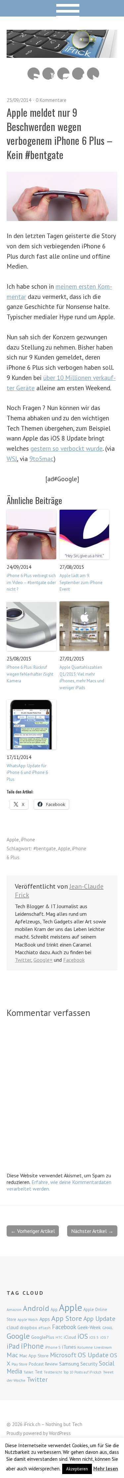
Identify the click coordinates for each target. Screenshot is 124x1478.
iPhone (28, 839)
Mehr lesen (105, 1468)
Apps (44, 1319)
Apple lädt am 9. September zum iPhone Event (81, 582)
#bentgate (44, 848)
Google (18, 1336)
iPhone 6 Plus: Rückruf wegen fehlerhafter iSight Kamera (30, 674)
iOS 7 (104, 1337)
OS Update (93, 1355)
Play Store (19, 1364)
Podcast (36, 1364)
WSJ (12, 458)
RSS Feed (33, 73)
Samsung (69, 1363)
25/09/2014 (19, 100)
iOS (82, 1336)
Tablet (28, 1372)
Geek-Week (89, 1327)
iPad (13, 1346)
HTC (59, 1337)
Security (89, 1364)
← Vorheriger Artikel (33, 1231)
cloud (13, 1327)
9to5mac (41, 458)
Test (38, 1371)
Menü (62, 8)
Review (51, 1364)
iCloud (70, 1337)
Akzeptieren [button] (77, 1469)
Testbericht (53, 1372)
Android (36, 1308)
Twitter (93, 73)
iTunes (69, 1346)
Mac (12, 1355)
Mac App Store (34, 1356)
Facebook (78, 73)
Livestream (103, 1347)
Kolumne (85, 1347)
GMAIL (107, 1327)
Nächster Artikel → (92, 1231)
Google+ (43, 959)
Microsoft (63, 1355)
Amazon (14, 1309)
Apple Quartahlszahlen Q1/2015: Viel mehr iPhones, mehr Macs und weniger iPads (82, 677)
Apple (13, 839)
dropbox (28, 1327)
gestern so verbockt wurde (66, 448)
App (54, 1309)
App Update (99, 1318)
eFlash (44, 1327)
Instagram (63, 73)
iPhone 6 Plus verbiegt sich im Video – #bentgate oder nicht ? (31, 582)
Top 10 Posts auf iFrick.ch (82, 1372)
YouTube (48, 73)
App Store (66, 1318)
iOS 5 (94, 1337)
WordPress (60, 1433)
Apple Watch (28, 1319)
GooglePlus (42, 1337)
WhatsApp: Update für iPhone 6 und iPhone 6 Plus (27, 772)
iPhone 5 (53, 1347)
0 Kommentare (51, 100)
